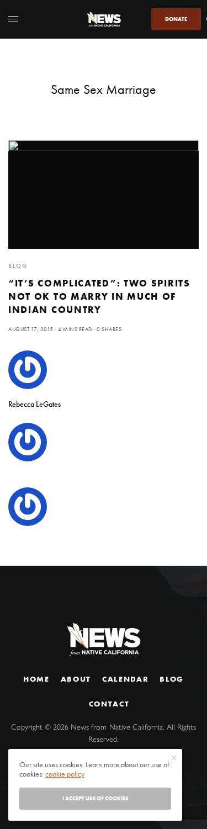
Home (36, 679)
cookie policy (64, 774)
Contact (109, 704)
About (76, 679)
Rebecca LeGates (34, 404)
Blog (172, 679)
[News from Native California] (103, 19)
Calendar (125, 679)
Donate (176, 19)
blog (18, 265)
